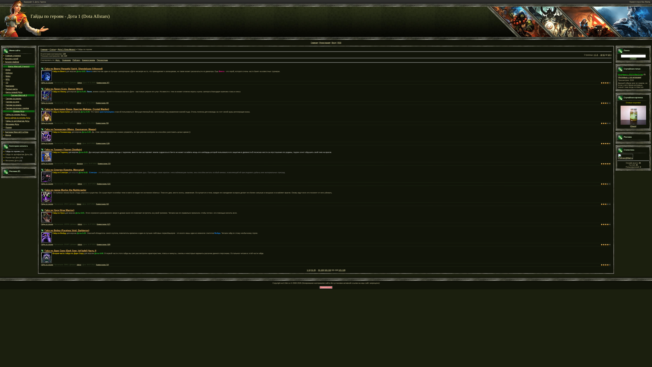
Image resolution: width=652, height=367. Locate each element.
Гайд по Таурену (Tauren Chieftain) (63, 149)
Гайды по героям (12, 151)
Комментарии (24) (102, 265)
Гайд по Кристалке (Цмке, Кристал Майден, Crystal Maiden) (77, 109)
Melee (8, 76)
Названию (66, 60)
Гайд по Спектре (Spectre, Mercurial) (64, 170)
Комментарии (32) (102, 204)
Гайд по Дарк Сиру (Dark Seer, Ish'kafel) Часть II (70, 250)
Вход (334, 43)
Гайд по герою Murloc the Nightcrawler (65, 190)
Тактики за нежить (13, 105)
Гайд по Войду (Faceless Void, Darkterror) (67, 230)
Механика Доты (12, 124)
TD (7, 83)
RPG (8, 79)
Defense (9, 73)
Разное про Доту (12, 157)
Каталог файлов (12, 62)
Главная (314, 43)
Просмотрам (102, 60)
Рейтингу (76, 60)
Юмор (633, 126)
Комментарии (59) (102, 123)
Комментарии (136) (103, 143)
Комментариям (88, 60)
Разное (9, 127)
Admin (79, 83)
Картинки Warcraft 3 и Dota (16, 132)
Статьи (53, 49)
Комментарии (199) (103, 244)
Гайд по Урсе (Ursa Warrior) (59, 210)
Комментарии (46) (102, 103)
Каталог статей (11, 59)
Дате (57, 60)
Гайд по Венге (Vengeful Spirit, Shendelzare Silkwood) (74, 68)
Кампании (10, 86)
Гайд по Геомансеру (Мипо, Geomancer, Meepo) (70, 129)
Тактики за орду (12, 102)
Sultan (79, 204)
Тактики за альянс (13, 99)
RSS (339, 43)
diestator (80, 163)
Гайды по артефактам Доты (17, 121)
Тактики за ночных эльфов (17, 108)
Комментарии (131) (104, 184)
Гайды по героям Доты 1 (16, 114)
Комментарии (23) (104, 163)
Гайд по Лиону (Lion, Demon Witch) (64, 89)
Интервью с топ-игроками (630, 77)
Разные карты (12, 89)
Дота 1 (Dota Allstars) (67, 49)
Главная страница (13, 56)
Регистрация (324, 43)
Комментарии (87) (103, 83)
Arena (7, 70)
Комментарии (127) (103, 224)
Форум (8, 135)
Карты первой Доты (14, 92)
